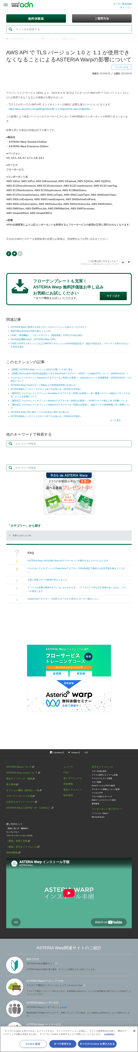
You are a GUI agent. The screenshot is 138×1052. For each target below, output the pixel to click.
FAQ (65, 772)
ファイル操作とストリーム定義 (105, 775)
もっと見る (115, 420)
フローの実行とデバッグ (102, 796)
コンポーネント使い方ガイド (107, 809)
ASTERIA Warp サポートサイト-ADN (27, 38)
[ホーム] (22, 5)
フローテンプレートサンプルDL (19, 836)
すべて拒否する (62, 1043)
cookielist (109, 1034)
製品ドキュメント (72, 789)
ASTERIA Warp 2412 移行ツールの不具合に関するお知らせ (40, 412)
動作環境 (68, 795)
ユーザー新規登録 (122, 4)
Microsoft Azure (98, 817)
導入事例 (11, 784)
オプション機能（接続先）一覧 (22, 790)
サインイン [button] (126, 7)
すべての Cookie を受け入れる (97, 1043)
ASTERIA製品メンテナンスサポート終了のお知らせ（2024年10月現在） (46, 416)
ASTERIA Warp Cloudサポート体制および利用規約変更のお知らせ (43, 385)
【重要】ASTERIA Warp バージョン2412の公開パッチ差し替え (42, 369)
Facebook (8, 253)
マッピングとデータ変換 (102, 778)
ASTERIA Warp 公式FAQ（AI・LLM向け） (28, 807)
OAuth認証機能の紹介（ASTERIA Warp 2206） (34, 339)
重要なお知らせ (69, 38)
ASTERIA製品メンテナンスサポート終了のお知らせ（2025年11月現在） (46, 389)
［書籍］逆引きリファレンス (21, 846)
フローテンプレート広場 (19, 796)
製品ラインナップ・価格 (19, 778)
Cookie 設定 (33, 1043)
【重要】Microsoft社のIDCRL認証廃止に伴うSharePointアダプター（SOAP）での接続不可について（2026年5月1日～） (70, 373)
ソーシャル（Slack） (100, 813)
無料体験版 (12, 852)
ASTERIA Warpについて (19, 766)
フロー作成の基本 (99, 771)
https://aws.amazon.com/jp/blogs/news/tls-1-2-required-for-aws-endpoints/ (49, 108)
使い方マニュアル (72, 778)
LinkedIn (20, 253)
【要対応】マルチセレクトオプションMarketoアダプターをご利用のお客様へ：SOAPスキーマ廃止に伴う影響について (69, 400)
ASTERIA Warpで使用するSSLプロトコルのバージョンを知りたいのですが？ (49, 327)
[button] (123, 262)
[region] (69, 1039)
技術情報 (68, 784)
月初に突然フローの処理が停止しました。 (48, 579)
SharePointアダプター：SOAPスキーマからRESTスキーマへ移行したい (63, 599)
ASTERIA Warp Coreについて (22, 772)
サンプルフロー (12, 832)
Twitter (14, 253)
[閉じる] (134, 1031)
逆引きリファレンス (102, 766)
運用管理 (95, 804)
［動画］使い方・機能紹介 (17, 828)
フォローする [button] (121, 67)
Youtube (74, 753)
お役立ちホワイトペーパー (20, 801)
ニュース (53, 38)
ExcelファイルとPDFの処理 (103, 786)
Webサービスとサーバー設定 (104, 800)
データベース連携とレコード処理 (105, 789)
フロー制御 (96, 782)
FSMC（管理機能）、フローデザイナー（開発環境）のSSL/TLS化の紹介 (47, 335)
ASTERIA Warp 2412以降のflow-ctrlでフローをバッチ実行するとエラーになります (68, 560)
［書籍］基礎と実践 (16, 841)
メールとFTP (97, 793)
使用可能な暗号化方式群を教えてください (31, 331)
